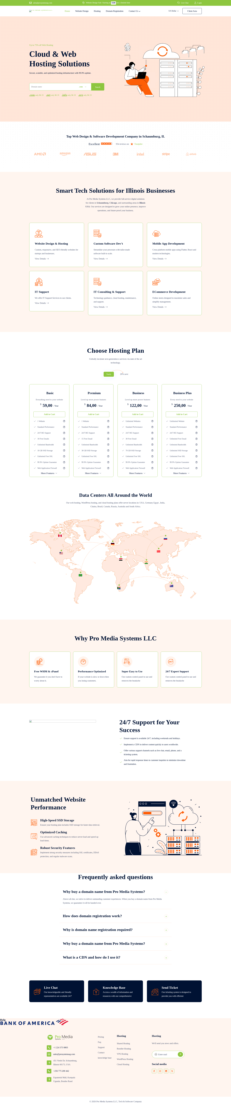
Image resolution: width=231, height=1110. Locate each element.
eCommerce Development (168, 291)
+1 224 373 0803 (60, 1047)
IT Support (42, 291)
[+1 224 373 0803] (49, 1047)
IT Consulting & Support (109, 291)
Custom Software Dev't (108, 243)
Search (97, 87)
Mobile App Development (168, 243)
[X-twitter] (172, 1071)
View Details (40, 259)
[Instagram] (160, 1071)
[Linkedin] (166, 1071)
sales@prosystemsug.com (64, 1054)
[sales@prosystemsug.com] (49, 1054)
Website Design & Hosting (51, 243)
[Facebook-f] (154, 1071)
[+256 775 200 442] (49, 1071)
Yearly (108, 374)
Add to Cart (49, 414)
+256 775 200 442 (61, 1071)
